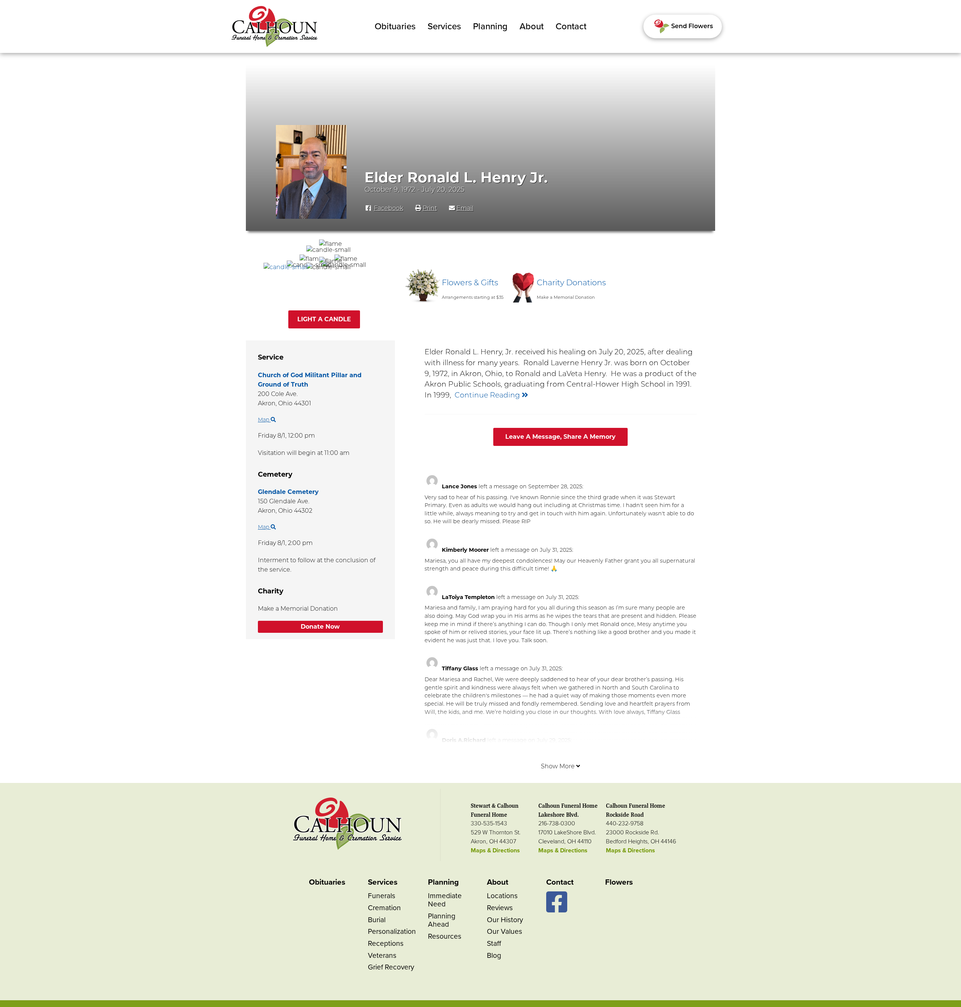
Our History (505, 919)
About (532, 26)
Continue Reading (488, 394)
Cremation (384, 907)
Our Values (504, 931)
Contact (571, 26)
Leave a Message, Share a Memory (560, 436)
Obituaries (395, 26)
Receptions (386, 943)
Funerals (381, 895)
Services (444, 26)
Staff (494, 943)
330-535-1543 (489, 823)
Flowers (619, 882)
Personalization (392, 931)
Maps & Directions (495, 850)
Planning (490, 26)
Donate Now (320, 626)
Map (264, 419)
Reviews (500, 907)
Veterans (382, 955)
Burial (377, 919)
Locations (502, 895)
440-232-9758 (624, 823)
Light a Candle (324, 319)
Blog (494, 955)
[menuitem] (395, 26)
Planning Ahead (441, 920)
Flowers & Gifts (470, 282)
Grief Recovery (391, 967)
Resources (444, 936)
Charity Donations (571, 282)
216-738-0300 (556, 823)
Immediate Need (445, 899)
